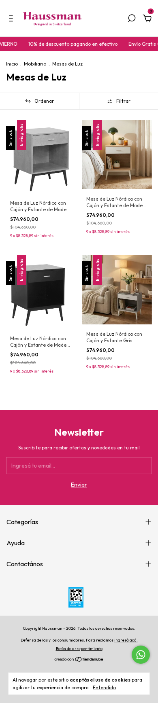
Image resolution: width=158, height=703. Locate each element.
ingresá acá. (126, 640)
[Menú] (12, 19)
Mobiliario (35, 64)
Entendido (104, 687)
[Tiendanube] (79, 660)
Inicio (12, 64)
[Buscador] (131, 19)
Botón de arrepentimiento (79, 648)
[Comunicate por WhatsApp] (141, 655)
